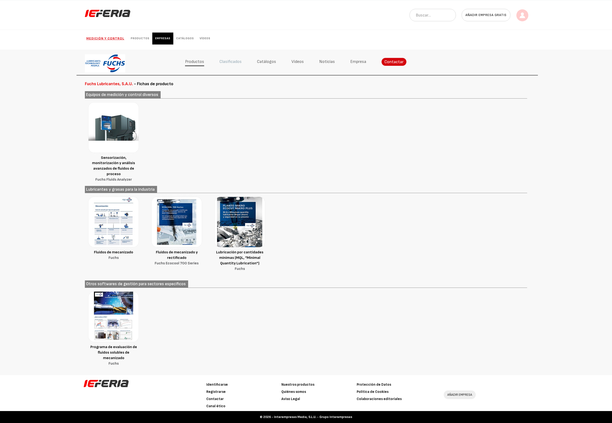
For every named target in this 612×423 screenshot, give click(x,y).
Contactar (394, 61)
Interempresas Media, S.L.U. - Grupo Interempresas (313, 417)
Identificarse (217, 384)
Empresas (162, 38)
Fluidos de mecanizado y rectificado (177, 258)
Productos (140, 38)
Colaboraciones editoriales (379, 399)
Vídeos (205, 38)
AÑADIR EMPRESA (459, 395)
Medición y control (105, 38)
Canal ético (215, 406)
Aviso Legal (290, 399)
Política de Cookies (372, 392)
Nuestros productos (297, 384)
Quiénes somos (293, 392)
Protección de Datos (374, 384)
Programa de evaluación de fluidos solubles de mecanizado (113, 355)
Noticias (327, 61)
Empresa (358, 61)
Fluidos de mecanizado (113, 255)
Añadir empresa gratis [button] (486, 15)
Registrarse (216, 392)
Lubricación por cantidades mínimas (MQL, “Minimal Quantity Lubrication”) (239, 260)
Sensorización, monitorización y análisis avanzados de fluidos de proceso (113, 169)
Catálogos (185, 38)
